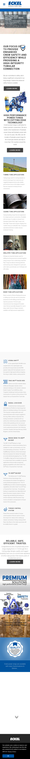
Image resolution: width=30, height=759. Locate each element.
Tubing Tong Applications (13, 175)
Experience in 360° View (11, 26)
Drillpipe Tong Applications (14, 253)
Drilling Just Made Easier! (14, 18)
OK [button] (8, 756)
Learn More (11, 88)
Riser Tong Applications (13, 292)
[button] (11, 751)
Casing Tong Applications (13, 211)
